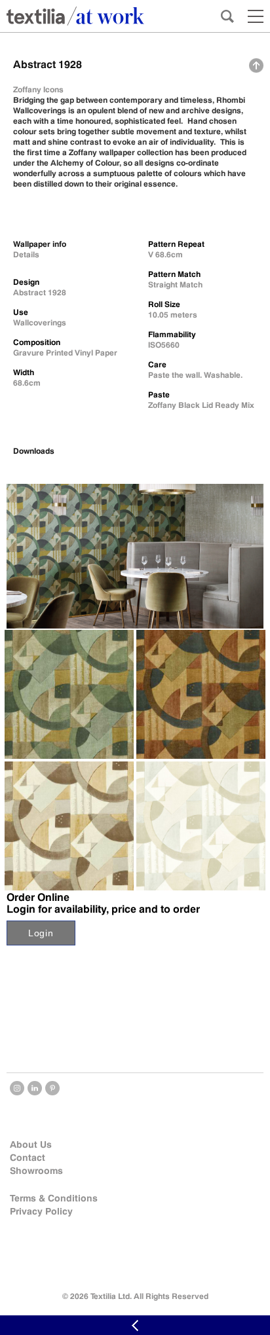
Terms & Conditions (54, 1198)
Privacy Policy (41, 1211)
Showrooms (36, 1170)
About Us (31, 1144)
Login (41, 933)
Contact (27, 1157)
